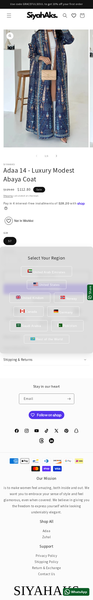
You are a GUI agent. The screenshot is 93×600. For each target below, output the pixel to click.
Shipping (8, 195)
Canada (31, 311)
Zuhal (46, 537)
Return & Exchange (46, 568)
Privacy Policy (46, 556)
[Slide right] (56, 156)
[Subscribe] (69, 399)
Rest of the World (49, 339)
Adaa (46, 531)
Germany (65, 312)
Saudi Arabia (31, 326)
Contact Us (46, 574)
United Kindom (32, 298)
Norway (71, 298)
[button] (9, 16)
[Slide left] (37, 156)
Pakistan (69, 326)
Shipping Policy (46, 562)
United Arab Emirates (48, 272)
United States (49, 285)
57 (10, 241)
